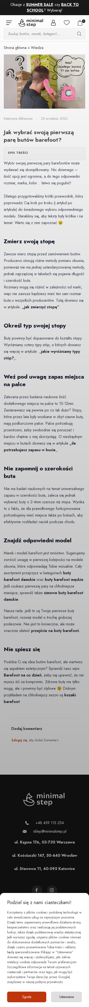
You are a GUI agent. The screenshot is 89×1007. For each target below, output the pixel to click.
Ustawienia (66, 996)
